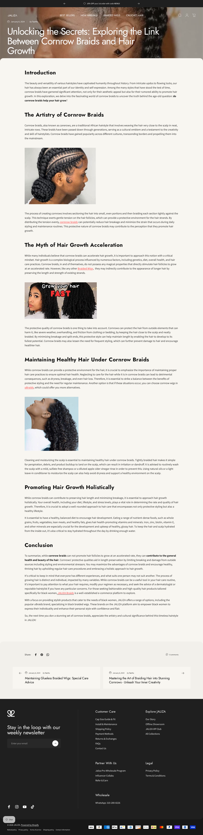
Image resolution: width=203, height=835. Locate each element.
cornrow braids (69, 222)
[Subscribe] (55, 743)
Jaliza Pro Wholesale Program (110, 770)
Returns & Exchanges (106, 738)
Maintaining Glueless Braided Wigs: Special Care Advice (56, 680)
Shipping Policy (103, 728)
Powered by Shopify (30, 825)
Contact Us (100, 748)
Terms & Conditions (155, 775)
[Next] (138, 3)
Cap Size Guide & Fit (105, 719)
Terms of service (35, 830)
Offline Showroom (155, 724)
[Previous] (64, 3)
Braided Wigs (85, 268)
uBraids (29, 387)
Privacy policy (23, 830)
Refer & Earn (101, 780)
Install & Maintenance (106, 724)
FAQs (98, 743)
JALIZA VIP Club (153, 728)
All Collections (153, 733)
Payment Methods (104, 733)
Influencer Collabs (104, 775)
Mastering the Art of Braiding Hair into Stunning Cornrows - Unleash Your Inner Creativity (139, 680)
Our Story (150, 719)
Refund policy (12, 830)
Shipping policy (48, 830)
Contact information (63, 830)
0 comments (174, 654)
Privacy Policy (152, 770)
